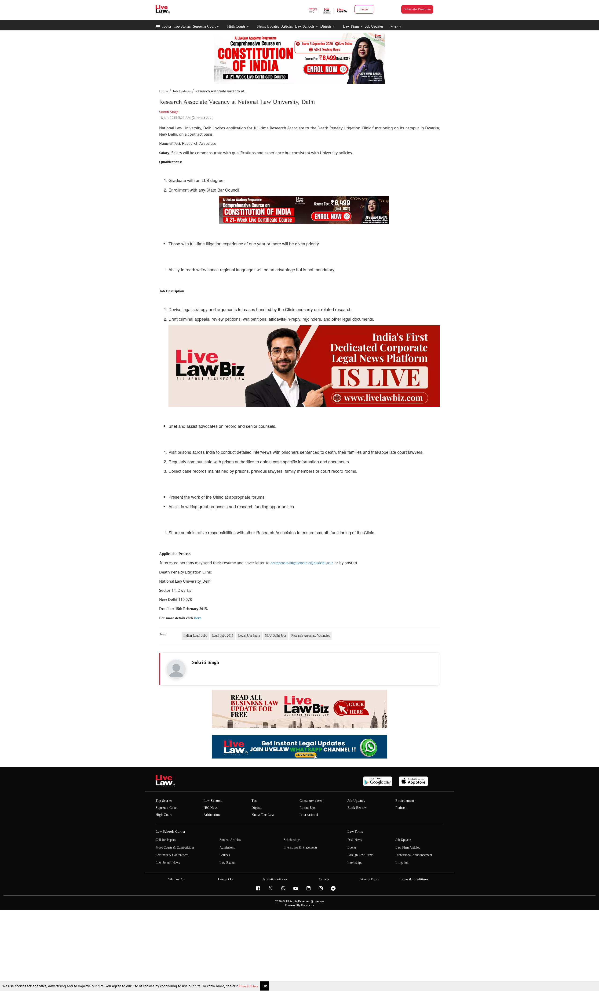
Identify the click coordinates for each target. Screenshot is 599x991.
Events (351, 847)
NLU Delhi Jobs (275, 635)
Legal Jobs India (249, 635)
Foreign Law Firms (360, 855)
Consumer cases (311, 800)
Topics (167, 26)
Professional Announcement (413, 855)
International (309, 815)
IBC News (211, 807)
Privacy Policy (249, 986)
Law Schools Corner (170, 831)
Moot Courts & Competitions (175, 847)
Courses (224, 855)
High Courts (236, 26)
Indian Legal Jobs (195, 635)
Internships (354, 862)
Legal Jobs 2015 (222, 635)
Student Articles (230, 840)
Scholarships (292, 840)
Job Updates (374, 26)
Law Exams (227, 862)
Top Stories (182, 26)
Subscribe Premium (417, 9)
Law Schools (304, 26)
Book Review (357, 807)
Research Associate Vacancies (310, 635)
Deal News (354, 840)
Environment (404, 800)
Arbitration (212, 815)
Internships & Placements (300, 847)
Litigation (402, 862)
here (197, 618)
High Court (164, 815)
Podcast (400, 807)
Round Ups (307, 807)
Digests (325, 26)
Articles (287, 26)
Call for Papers (165, 840)
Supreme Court (204, 26)
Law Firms (351, 26)
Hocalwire (307, 905)
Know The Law (263, 815)
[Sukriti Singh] (176, 669)
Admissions (227, 847)
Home (163, 91)
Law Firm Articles (407, 847)
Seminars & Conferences (172, 855)
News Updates (268, 26)
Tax (254, 800)
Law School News (168, 862)
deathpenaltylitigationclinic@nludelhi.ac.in (301, 563)
